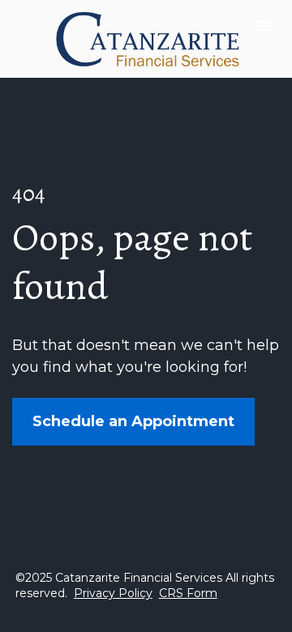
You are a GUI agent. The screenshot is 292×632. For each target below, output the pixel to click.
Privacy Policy (113, 593)
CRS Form (188, 593)
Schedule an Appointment (133, 421)
